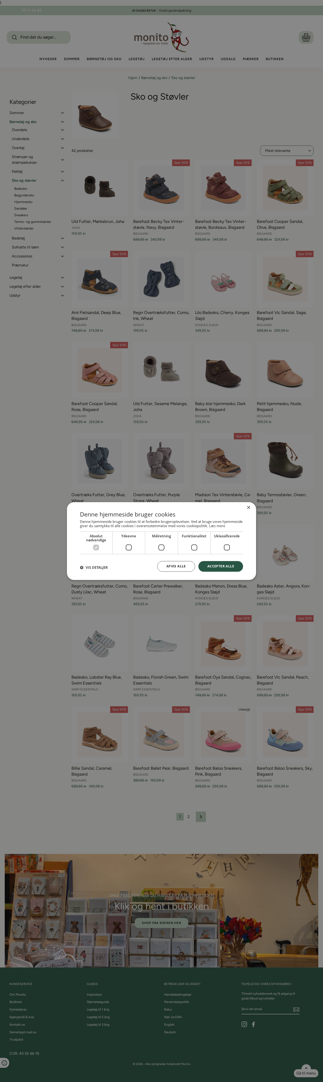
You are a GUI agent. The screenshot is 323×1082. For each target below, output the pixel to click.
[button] (94, 567)
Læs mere (217, 525)
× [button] (248, 507)
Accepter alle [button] (220, 566)
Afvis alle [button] (176, 566)
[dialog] (161, 541)
